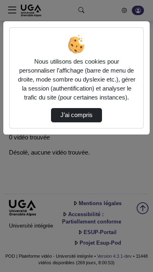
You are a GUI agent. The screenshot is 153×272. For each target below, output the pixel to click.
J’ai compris (76, 115)
